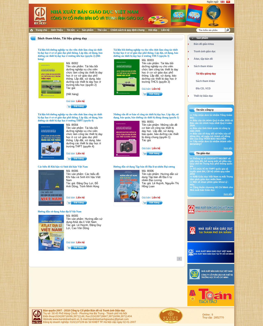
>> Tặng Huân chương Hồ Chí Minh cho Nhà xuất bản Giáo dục (211, 188)
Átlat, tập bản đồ (203, 58)
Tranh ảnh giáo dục (205, 51)
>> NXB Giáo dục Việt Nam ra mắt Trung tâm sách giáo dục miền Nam (211, 177)
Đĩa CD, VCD (203, 88)
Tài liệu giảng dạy (206, 73)
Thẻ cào (102, 30)
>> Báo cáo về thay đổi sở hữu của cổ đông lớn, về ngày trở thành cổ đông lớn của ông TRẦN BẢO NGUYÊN (210, 136)
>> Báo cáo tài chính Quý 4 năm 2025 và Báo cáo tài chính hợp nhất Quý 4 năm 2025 (211, 123)
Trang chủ (41, 30)
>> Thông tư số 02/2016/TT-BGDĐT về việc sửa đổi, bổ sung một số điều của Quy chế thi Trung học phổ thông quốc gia (211, 162)
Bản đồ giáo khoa (204, 44)
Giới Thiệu (56, 30)
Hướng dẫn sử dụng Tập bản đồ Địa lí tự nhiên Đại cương (144, 166)
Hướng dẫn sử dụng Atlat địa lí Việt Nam (59, 211)
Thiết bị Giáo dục (203, 95)
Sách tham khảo (203, 66)
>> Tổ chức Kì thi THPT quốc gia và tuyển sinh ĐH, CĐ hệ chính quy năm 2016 (210, 171)
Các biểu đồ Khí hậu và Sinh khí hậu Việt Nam (63, 166)
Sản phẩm (87, 30)
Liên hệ (165, 30)
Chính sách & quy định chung (127, 30)
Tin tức (71, 30)
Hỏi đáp (153, 30)
